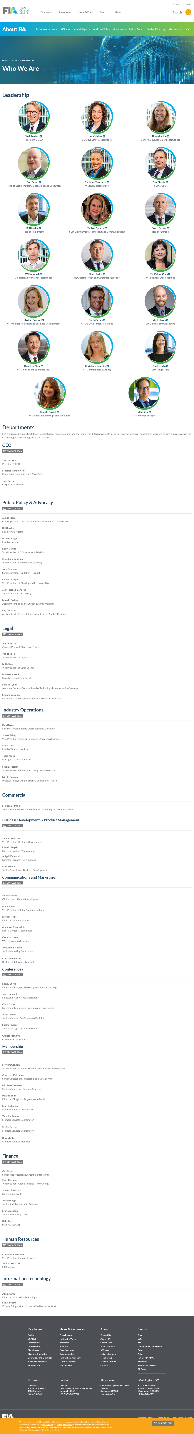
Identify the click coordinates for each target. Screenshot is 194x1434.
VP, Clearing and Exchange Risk (33, 367)
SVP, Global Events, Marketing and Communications (97, 230)
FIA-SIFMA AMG (146, 1357)
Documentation (67, 1354)
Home (5, 60)
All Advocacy (34, 1365)
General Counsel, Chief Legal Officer (160, 138)
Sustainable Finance (37, 1361)
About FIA (14, 29)
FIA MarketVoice (68, 1339)
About (189, 4)
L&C (140, 1339)
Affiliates (65, 29)
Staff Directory (107, 1346)
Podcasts (64, 1346)
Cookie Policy (177, 1417)
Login (178, 4)
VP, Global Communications (160, 321)
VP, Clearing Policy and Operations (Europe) (96, 275)
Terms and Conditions (146, 1417)
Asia (140, 1354)
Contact (188, 1417)
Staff (187, 29)
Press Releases (66, 1335)
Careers (104, 1365)
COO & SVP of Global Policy (97, 138)
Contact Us (105, 1335)
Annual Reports (81, 29)
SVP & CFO (159, 184)
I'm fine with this (163, 1423)
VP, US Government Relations (97, 321)
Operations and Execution (40, 1357)
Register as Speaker (147, 1365)
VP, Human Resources (97, 184)
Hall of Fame (135, 29)
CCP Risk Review (67, 1361)
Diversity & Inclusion (37, 1354)
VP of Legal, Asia (160, 367)
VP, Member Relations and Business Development (33, 321)
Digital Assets (34, 1350)
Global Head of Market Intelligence (33, 275)
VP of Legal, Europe (144, 413)
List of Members (108, 1354)
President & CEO (34, 138)
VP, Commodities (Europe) (97, 367)
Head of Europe (160, 230)
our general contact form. (37, 437)
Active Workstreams (46, 29)
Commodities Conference (150, 1346)
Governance (119, 29)
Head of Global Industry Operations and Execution (34, 184)
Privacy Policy (163, 1417)
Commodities (34, 1342)
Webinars (64, 1342)
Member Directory (155, 29)
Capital (31, 1335)
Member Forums (108, 1361)
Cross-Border (34, 1346)
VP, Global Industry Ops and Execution (49, 413)
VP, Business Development (160, 275)
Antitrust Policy (101, 29)
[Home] (16, 10)
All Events (142, 1369)
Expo (140, 1350)
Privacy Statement (64, 1424)
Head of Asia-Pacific (33, 230)
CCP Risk (32, 1339)
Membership (175, 29)
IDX (139, 1342)
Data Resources (67, 1350)
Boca (140, 1335)
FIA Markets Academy (70, 1357)
